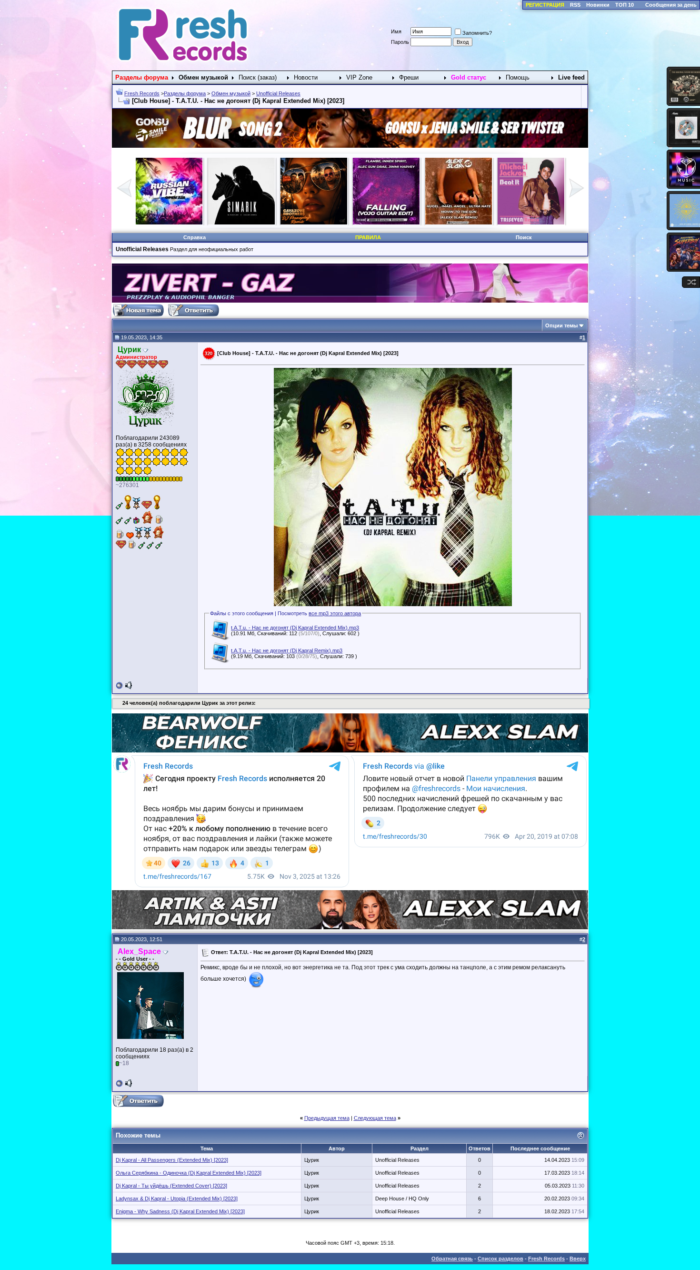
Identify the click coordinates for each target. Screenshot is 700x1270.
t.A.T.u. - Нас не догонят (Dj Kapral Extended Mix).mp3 (295, 627)
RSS (575, 5)
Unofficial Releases (278, 93)
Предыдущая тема (327, 1118)
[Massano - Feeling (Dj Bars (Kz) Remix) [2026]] (458, 222)
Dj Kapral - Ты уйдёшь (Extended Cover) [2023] (171, 1186)
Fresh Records (142, 93)
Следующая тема (375, 1118)
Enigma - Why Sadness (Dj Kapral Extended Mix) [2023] (180, 1211)
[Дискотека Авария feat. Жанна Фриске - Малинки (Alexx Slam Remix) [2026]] (386, 222)
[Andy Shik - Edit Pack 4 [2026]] (531, 222)
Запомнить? (477, 33)
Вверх (578, 1258)
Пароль (400, 42)
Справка (194, 237)
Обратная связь (452, 1258)
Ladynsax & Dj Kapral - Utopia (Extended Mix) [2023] (177, 1198)
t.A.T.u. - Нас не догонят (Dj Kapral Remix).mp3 (286, 650)
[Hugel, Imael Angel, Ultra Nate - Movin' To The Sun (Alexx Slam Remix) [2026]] (241, 222)
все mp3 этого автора (335, 613)
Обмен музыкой (230, 93)
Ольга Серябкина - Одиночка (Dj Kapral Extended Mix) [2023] (188, 1173)
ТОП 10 (624, 5)
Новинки (598, 5)
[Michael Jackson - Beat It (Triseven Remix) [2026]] (313, 222)
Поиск (524, 237)
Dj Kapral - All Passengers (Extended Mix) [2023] (172, 1160)
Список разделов (500, 1258)
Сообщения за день (671, 5)
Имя (396, 31)
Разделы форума (185, 93)
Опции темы (561, 325)
